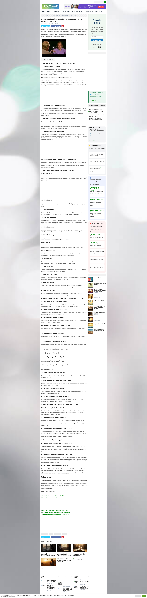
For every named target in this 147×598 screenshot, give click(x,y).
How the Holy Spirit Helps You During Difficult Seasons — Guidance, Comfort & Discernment (48, 554)
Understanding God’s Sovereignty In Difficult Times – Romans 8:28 (56, 512)
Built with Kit (97, 47)
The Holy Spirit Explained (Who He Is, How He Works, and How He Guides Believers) (80, 554)
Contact (71, 2)
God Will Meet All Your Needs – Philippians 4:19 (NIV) (53, 495)
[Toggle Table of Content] (52, 60)
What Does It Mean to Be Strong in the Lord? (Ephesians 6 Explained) (84, 587)
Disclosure (77, 2)
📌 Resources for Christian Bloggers (55, 2)
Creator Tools (98, 11)
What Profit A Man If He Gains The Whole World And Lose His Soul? (67, 589)
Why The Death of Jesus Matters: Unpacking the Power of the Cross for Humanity (100, 290)
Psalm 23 (44, 504)
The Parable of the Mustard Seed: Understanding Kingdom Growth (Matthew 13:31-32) (51, 587)
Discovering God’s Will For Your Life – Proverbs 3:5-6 (51, 581)
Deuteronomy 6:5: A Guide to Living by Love (51, 576)
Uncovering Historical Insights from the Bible (51, 508)
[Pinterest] (62, 26)
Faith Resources (88, 11)
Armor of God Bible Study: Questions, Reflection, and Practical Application (84, 577)
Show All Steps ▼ (92, 140)
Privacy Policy (85, 2)
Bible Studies (48, 15)
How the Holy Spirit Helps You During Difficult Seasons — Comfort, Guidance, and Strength (64, 554)
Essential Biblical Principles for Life (49, 506)
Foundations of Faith (47, 11)
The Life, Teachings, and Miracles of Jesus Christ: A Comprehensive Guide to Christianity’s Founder (62, 502)
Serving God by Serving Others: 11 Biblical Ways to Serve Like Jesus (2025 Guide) (68, 577)
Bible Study (74, 11)
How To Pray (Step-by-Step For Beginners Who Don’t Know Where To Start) (99, 307)
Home (43, 2)
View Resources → (93, 100)
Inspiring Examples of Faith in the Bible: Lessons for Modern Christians (57, 497)
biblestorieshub (44, 23)
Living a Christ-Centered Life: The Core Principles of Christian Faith (56, 500)
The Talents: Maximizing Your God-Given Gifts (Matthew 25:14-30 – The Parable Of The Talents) (67, 584)
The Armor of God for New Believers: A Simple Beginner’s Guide (84, 582)
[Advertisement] (64, 96)
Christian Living (65, 11)
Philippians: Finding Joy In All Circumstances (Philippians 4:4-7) (56, 514)
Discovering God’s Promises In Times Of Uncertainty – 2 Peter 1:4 (55, 510)
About (66, 2)
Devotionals (57, 11)
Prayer (80, 11)
